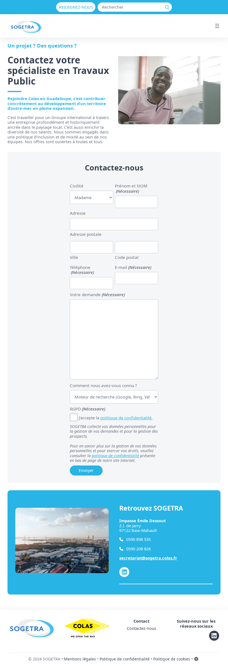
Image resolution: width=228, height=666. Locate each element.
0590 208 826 (138, 548)
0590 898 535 (138, 539)
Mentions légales (80, 659)
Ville (74, 257)
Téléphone (82, 270)
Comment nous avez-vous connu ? (103, 385)
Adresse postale (85, 234)
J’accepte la (116, 417)
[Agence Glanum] (196, 660)
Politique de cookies (171, 659)
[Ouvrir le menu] (217, 26)
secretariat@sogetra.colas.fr (148, 558)
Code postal (126, 257)
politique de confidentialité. (126, 417)
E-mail (133, 267)
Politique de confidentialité (125, 659)
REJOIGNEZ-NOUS (76, 7)
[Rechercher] (167, 7)
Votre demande (97, 294)
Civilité (76, 185)
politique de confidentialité (115, 455)
